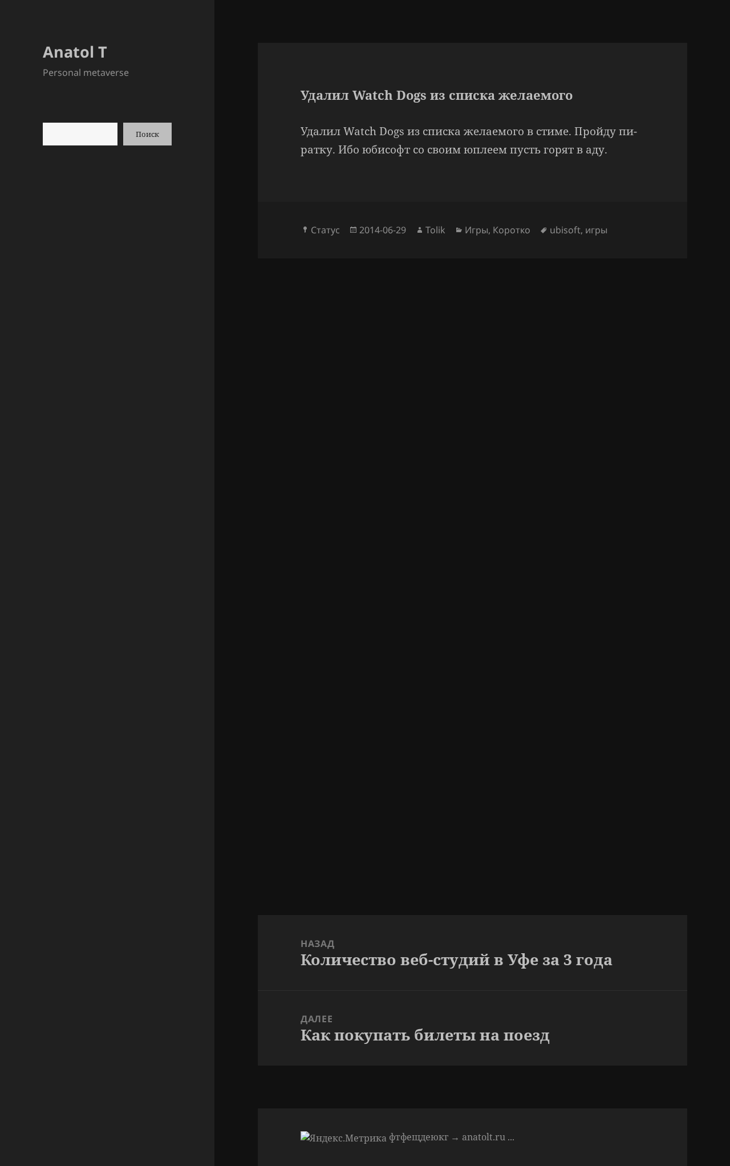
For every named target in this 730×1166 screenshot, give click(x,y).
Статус (325, 230)
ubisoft (565, 230)
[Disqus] (472, 401)
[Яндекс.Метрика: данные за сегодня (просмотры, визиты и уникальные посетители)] (344, 1138)
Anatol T (75, 51)
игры (596, 230)
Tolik (435, 230)
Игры (476, 230)
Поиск (147, 134)
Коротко (511, 230)
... (511, 1137)
